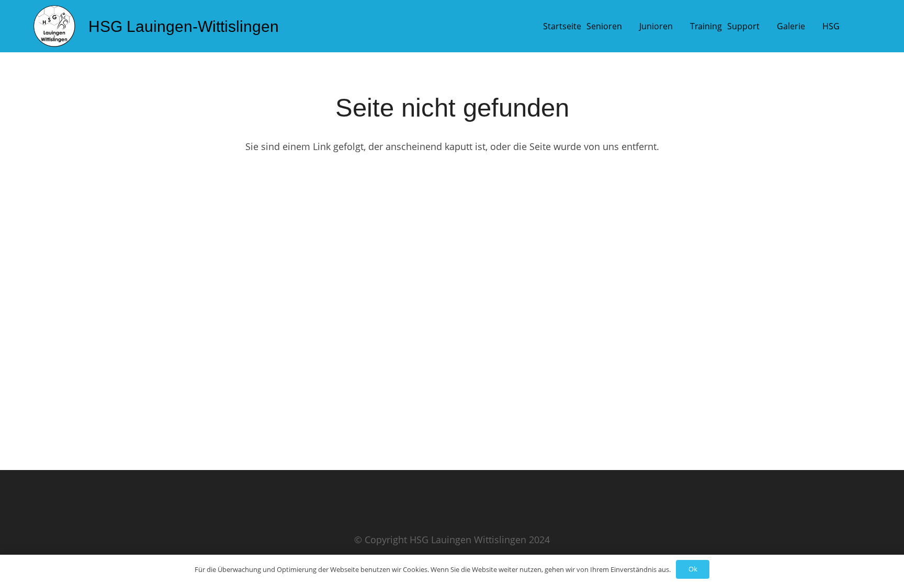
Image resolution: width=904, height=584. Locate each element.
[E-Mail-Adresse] (46, 520)
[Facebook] (75, 520)
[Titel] (54, 26)
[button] (630, 26)
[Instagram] (103, 520)
